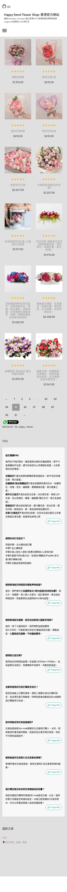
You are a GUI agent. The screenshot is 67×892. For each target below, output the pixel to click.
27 (34, 407)
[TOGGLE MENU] (4, 30)
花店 (4, 837)
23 (55, 399)
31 (15, 415)
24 (6, 407)
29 (52, 407)
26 (25, 407)
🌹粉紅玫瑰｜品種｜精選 (14, 842)
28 (43, 407)
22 (46, 399)
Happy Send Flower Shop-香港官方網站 (31, 15)
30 (6, 415)
